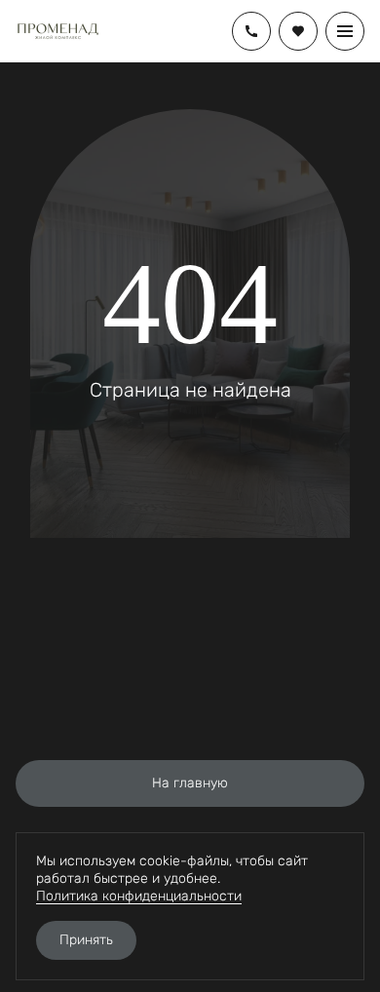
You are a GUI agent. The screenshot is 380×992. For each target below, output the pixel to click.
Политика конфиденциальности (139, 896)
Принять (86, 940)
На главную (190, 783)
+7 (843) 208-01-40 (251, 31)
